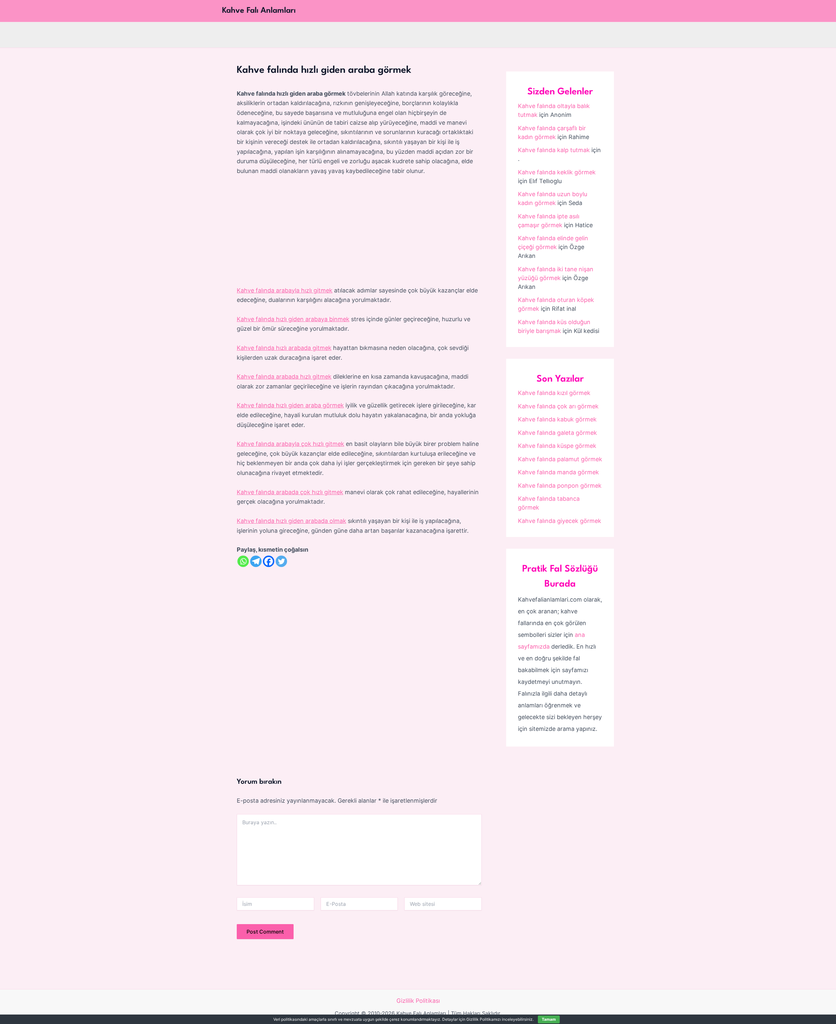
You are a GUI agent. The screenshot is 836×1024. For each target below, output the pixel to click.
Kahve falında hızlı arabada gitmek (284, 347)
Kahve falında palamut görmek (560, 459)
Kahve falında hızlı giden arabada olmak (291, 520)
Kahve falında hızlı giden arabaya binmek (293, 319)
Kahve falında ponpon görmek (560, 485)
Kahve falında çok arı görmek (558, 406)
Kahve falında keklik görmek (557, 172)
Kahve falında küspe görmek (557, 445)
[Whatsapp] (243, 561)
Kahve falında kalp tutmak (554, 150)
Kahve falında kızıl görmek (554, 392)
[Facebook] (268, 561)
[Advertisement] (359, 231)
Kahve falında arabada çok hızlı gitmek (290, 492)
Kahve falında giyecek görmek (559, 520)
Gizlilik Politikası (418, 1000)
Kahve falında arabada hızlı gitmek (284, 376)
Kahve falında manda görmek (558, 472)
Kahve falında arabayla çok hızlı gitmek (290, 443)
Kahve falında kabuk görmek (557, 419)
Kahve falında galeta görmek (557, 432)
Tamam (549, 1019)
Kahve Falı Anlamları (259, 11)
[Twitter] (281, 561)
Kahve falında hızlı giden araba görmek (290, 405)
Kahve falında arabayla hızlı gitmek (284, 290)
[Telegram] (256, 561)
